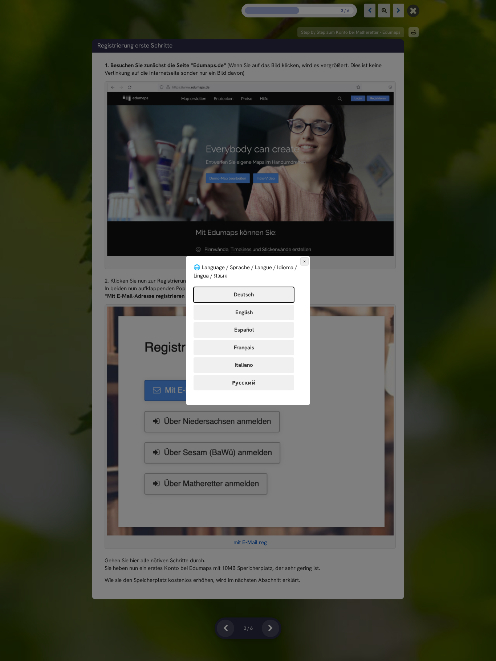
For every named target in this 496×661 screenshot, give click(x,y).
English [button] (244, 312)
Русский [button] (244, 382)
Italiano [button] (244, 365)
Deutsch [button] (244, 294)
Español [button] (244, 329)
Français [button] (244, 347)
